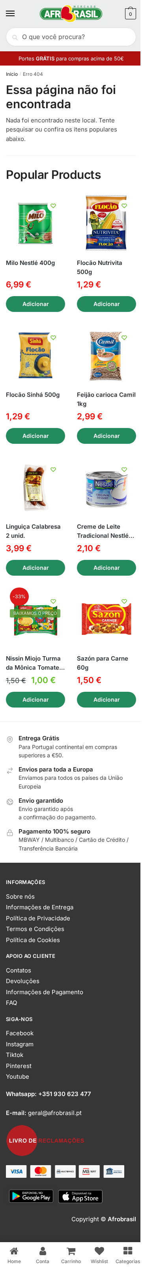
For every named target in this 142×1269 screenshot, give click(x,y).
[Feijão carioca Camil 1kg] (106, 355)
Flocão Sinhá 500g (33, 394)
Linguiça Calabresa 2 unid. (33, 531)
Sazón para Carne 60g (102, 663)
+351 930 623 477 (64, 1094)
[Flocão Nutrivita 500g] (106, 223)
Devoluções (22, 981)
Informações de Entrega (39, 907)
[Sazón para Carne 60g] (106, 619)
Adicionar (35, 303)
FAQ (11, 1002)
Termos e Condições (35, 929)
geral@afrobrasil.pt (55, 1113)
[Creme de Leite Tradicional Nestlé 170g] (106, 487)
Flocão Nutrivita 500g (99, 267)
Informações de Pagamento (44, 992)
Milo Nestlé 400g (30, 263)
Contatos (18, 970)
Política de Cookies (33, 940)
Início (12, 74)
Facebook (20, 1033)
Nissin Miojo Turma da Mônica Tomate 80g (33, 663)
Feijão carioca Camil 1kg (106, 399)
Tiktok (14, 1055)
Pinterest (19, 1066)
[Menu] (18, 14)
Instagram (20, 1044)
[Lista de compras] (53, 206)
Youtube (17, 1076)
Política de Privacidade (38, 918)
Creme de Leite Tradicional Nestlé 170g (103, 531)
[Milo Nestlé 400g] (35, 223)
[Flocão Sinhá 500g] (35, 355)
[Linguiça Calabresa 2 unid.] (35, 487)
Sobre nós (20, 896)
